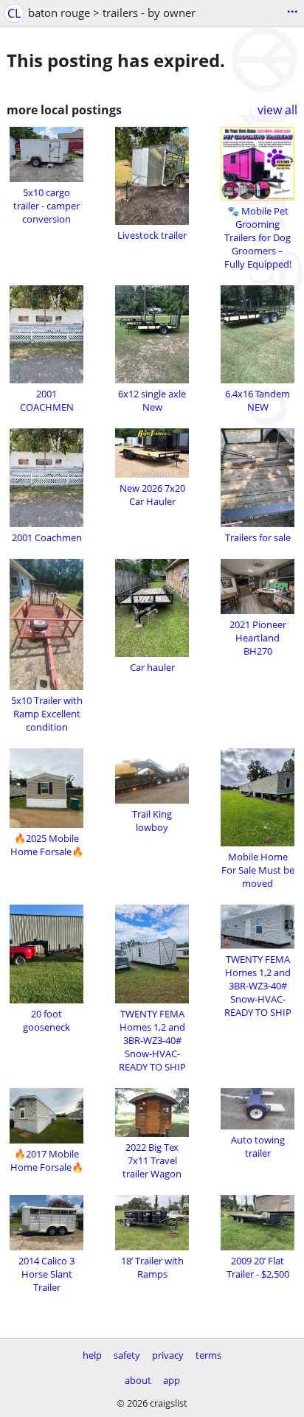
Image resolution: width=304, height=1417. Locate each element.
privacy (168, 1355)
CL (14, 13)
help (92, 1355)
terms (208, 1355)
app (171, 1380)
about (138, 1380)
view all (277, 110)
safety (127, 1355)
